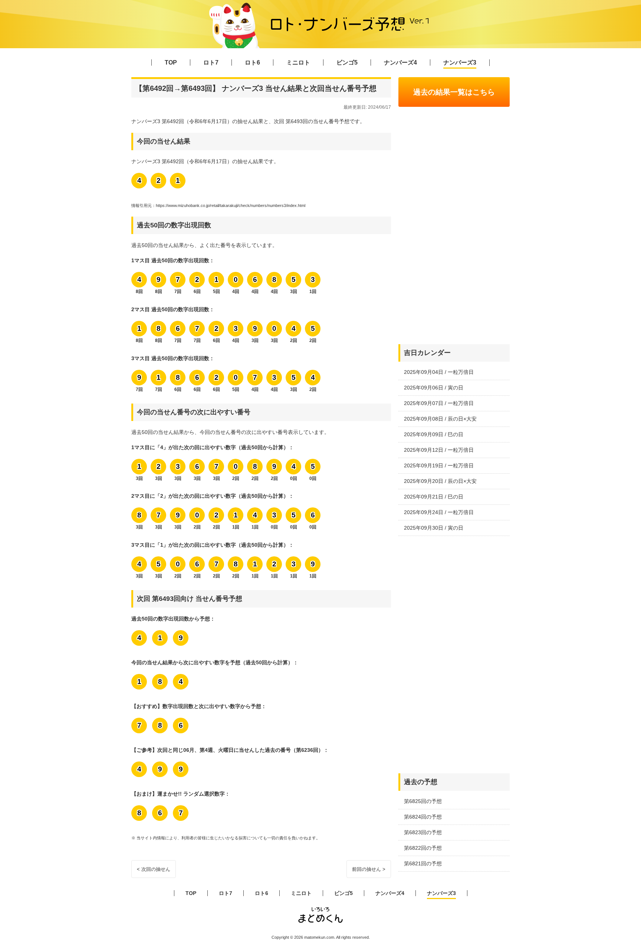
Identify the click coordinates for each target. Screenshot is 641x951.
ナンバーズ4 (400, 62)
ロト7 (210, 62)
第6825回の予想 (423, 801)
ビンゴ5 (347, 62)
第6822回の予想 (423, 848)
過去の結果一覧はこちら (454, 92)
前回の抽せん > (368, 869)
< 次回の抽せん (153, 869)
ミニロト (298, 62)
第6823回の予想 (423, 832)
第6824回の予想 (423, 817)
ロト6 (252, 62)
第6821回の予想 (423, 863)
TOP (171, 62)
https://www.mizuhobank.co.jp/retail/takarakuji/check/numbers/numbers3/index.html (230, 205)
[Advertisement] (454, 225)
